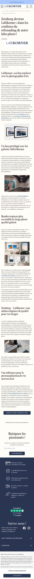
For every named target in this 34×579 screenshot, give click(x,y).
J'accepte (17, 575)
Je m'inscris (17, 453)
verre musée (20, 114)
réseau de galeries (23, 196)
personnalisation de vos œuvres (18, 394)
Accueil (3, 11)
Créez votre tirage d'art (17, 413)
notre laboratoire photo (8, 276)
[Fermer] (31, 3)
